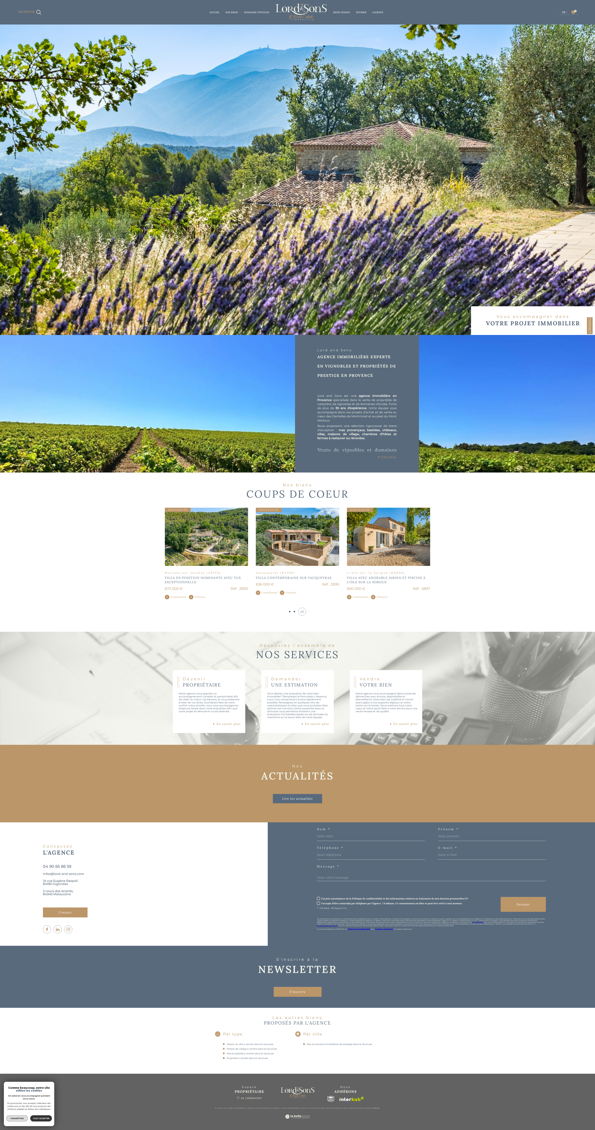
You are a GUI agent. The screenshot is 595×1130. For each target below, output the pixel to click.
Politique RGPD (362, 1108)
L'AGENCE (377, 12)
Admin (338, 1108)
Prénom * (448, 829)
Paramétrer (17, 1118)
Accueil (214, 12)
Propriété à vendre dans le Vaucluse (247, 1058)
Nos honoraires (290, 1108)
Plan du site (306, 1108)
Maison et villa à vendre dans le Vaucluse (250, 1044)
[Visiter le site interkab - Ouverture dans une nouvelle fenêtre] (351, 1099)
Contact (590, 325)
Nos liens (348, 1108)
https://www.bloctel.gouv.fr (327, 926)
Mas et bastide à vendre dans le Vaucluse (250, 1053)
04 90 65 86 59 (57, 866)
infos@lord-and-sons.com (63, 874)
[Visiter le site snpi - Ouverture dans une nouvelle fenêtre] (330, 1099)
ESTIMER (361, 12)
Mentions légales (324, 1108)
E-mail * (447, 847)
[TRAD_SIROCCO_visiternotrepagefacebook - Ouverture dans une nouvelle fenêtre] (47, 929)
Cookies (376, 1108)
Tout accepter (41, 1118)
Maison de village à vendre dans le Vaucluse (252, 1048)
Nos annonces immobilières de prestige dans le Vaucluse (339, 1044)
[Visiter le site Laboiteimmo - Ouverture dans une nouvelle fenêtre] (297, 1120)
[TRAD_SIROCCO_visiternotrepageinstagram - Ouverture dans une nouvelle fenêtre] (68, 929)
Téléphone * (330, 847)
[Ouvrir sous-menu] (240, 12)
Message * (328, 866)
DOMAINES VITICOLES (256, 12)
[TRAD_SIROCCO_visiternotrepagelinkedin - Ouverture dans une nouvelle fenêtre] (58, 929)
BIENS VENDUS (341, 12)
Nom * (324, 829)
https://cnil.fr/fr (477, 922)
